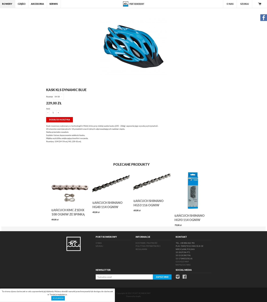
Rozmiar (49, 96)
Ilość (48, 108)
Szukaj (244, 3)
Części (21, 3)
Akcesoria (37, 3)
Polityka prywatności (148, 246)
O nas (99, 243)
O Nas (230, 3)
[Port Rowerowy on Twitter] (178, 277)
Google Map (182, 261)
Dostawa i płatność (147, 243)
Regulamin (141, 249)
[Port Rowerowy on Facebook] (184, 277)
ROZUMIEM (58, 298)
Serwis (53, 3)
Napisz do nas (183, 265)
